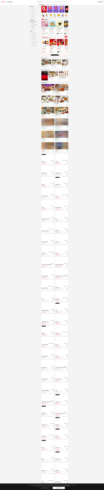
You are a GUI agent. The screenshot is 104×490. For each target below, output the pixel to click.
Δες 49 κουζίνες (32, 17)
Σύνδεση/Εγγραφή (100, 1)
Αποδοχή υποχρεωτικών (66, 485)
